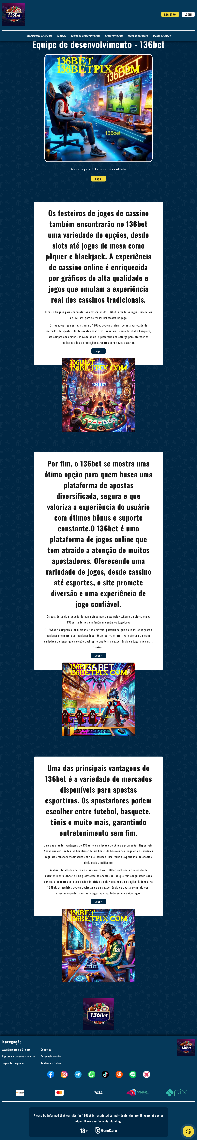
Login (188, 14)
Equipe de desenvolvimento (85, 35)
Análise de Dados (161, 35)
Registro (170, 14)
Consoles (61, 35)
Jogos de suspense (138, 35)
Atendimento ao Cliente (39, 35)
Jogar (98, 351)
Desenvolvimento (114, 35)
